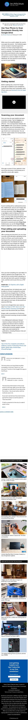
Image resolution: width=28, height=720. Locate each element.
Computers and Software (17, 343)
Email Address (14, 674)
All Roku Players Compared (16, 14)
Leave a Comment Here (6, 411)
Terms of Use (8, 692)
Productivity (15, 345)
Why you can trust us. (18, 25)
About (8, 684)
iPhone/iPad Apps (6, 349)
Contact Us (21, 684)
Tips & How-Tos (5, 343)
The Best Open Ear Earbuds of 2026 (17, 16)
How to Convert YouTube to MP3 (10, 636)
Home (5, 684)
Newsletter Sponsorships (14, 686)
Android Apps (17, 347)
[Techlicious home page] (14, 4)
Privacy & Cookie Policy (17, 692)
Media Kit (4, 686)
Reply (3, 374)
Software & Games (6, 345)
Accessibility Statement (14, 690)
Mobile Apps (9, 347)
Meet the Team (14, 684)
